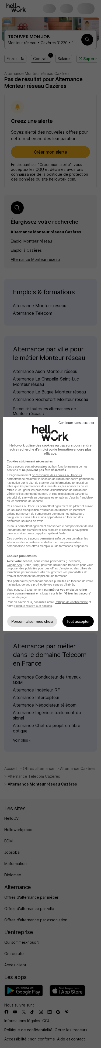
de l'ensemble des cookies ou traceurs (57, 475)
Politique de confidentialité (71, 602)
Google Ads (14, 564)
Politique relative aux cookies (33, 605)
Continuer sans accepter (76, 423)
